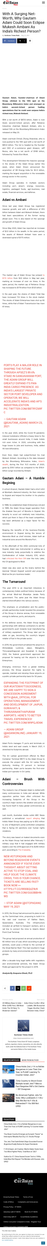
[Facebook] (12, 988)
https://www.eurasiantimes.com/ (23, 1038)
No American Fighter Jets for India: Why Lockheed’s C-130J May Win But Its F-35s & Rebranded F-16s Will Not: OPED (29, 1100)
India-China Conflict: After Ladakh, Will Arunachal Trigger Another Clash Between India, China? (34, 1007)
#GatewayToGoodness (25, 686)
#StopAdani (18, 856)
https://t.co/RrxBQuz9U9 (21, 889)
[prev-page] (3, 1112)
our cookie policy (7, 1240)
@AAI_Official (20, 697)
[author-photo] (23, 1031)
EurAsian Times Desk (12, 35)
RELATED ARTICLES (11, 1060)
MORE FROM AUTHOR (30, 1060)
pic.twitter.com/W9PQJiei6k (23, 722)
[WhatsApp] (23, 988)
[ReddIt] (29, 988)
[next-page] (7, 1112)
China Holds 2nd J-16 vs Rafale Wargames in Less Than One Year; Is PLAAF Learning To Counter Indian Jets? (24, 1126)
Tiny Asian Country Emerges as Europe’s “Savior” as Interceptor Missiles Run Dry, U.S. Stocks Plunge (23, 1135)
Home (4, 8)
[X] (18, 988)
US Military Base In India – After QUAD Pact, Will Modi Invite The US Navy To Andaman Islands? (13, 1007)
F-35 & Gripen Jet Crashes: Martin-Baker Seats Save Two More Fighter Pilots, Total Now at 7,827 (23, 1150)
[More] (30, 40)
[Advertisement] (23, 70)
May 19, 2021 (12, 906)
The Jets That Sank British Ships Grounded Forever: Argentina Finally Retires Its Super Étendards (23, 1143)
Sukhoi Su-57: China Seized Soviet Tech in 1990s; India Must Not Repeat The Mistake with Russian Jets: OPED (24, 1159)
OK (43, 1243)
